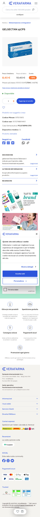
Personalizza (19, 281)
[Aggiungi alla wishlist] (3, 107)
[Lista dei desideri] (17, 511)
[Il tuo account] (4, 3)
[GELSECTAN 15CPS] (20, 49)
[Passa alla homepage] (20, 3)
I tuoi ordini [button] (6, 404)
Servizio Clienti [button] (8, 409)
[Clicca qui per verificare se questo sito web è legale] (16, 493)
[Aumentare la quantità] (13, 100)
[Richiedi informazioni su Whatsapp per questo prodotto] (23, 143)
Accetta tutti (20, 274)
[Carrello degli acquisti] (22, 511)
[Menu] (36, 3)
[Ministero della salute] (6, 493)
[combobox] (18, 9)
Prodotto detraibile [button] (9, 134)
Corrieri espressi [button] (8, 421)
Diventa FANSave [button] (8, 414)
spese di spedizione (26, 505)
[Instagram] (8, 143)
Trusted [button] (5, 487)
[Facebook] (4, 143)
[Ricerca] (34, 9)
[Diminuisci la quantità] (13, 101)
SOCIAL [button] (5, 453)
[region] (20, 51)
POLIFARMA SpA (24, 126)
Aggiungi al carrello (26, 101)
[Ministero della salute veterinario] (26, 493)
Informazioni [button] (7, 399)
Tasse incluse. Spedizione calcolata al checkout (16, 88)
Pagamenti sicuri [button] (8, 469)
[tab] (20, 159)
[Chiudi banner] (36, 234)
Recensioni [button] (6, 436)
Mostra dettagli (27, 267)
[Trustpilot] (8, 444)
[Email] (12, 143)
